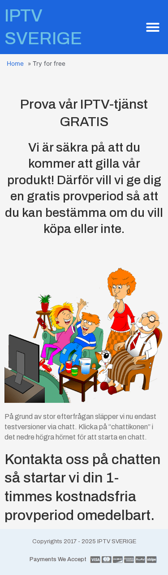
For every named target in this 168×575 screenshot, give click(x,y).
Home (15, 63)
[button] (153, 27)
